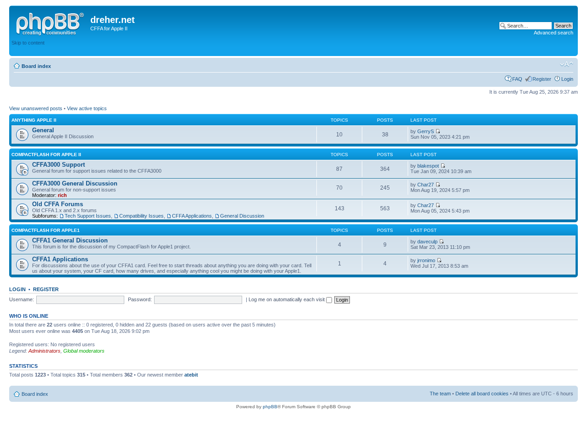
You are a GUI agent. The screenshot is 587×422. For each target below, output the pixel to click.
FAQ (517, 79)
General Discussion (242, 216)
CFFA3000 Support (58, 164)
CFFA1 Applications (60, 259)
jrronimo (426, 260)
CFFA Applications (192, 216)
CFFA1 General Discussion (70, 240)
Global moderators (84, 351)
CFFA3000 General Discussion (74, 183)
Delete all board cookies (482, 393)
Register (541, 79)
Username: (21, 299)
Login (567, 79)
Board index (36, 66)
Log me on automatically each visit (287, 299)
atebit (191, 374)
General (43, 130)
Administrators (44, 351)
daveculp (427, 241)
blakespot (428, 166)
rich (62, 195)
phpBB (270, 406)
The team (440, 393)
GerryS (425, 131)
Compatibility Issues (141, 216)
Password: (140, 299)
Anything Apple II (33, 120)
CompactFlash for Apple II (46, 154)
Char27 (425, 184)
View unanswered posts (35, 108)
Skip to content (27, 42)
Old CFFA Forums (57, 204)
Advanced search (553, 32)
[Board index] (50, 22)
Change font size (566, 64)
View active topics (87, 108)
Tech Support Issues (88, 216)
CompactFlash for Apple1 (45, 230)
